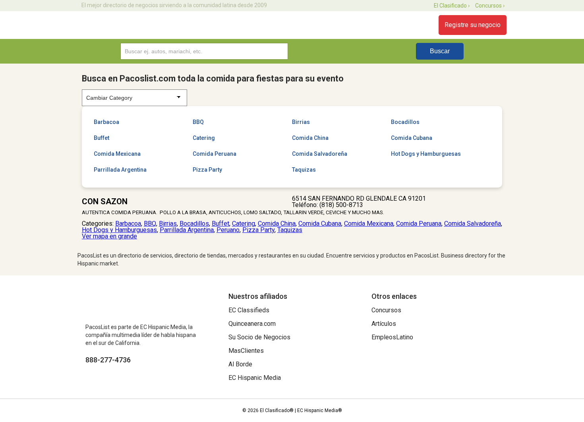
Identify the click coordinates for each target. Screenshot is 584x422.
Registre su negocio (473, 25)
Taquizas (304, 169)
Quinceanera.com (252, 323)
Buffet (101, 138)
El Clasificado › (452, 5)
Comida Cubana (411, 138)
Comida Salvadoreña (319, 154)
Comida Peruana (214, 154)
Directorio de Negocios (122, 25)
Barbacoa (106, 122)
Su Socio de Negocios (259, 337)
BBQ (198, 122)
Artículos (383, 323)
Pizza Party (207, 169)
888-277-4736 (108, 360)
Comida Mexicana (117, 154)
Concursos (386, 310)
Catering (204, 138)
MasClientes (246, 350)
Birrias (301, 122)
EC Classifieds (248, 310)
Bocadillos (405, 122)
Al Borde (240, 364)
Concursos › (490, 5)
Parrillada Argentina (120, 169)
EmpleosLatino (392, 337)
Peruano (228, 230)
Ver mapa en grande (109, 236)
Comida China (310, 138)
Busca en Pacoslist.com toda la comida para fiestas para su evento (213, 78)
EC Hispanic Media (254, 377)
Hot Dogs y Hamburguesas (426, 154)
